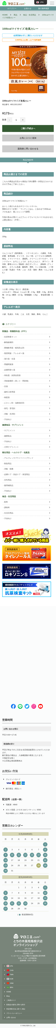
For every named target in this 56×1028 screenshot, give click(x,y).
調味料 (7, 507)
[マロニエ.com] (13, 3)
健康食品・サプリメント (13, 425)
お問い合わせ (11, 1017)
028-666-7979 (28, 953)
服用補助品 (8, 485)
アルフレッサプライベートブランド (18, 458)
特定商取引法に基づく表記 (15, 1009)
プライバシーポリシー (14, 1013)
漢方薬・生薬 (9, 359)
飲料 (6, 502)
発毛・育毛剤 (9, 408)
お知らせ (27, 8)
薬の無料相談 (43, 8)
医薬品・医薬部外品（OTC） (15, 331)
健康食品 (7, 436)
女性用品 (7, 480)
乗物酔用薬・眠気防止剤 (14, 348)
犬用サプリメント (11, 447)
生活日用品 (8, 513)
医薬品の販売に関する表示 (15, 1005)
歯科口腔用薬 (9, 392)
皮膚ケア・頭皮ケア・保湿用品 (17, 474)
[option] (28, 69)
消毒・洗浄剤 (9, 414)
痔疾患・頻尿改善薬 (12, 375)
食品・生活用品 (9, 496)
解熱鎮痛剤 (8, 342)
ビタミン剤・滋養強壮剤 (14, 403)
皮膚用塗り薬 (9, 370)
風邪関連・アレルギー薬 (14, 353)
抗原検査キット (10, 337)
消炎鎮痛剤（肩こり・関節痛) (16, 381)
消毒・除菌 (8, 469)
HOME (8, 992)
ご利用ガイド (11, 1000)
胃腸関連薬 (8, 364)
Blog (8, 996)
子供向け (7, 419)
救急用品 (7, 463)
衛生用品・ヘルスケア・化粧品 (16, 452)
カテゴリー (11, 8)
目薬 (6, 386)
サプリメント (9, 430)
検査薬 (7, 397)
